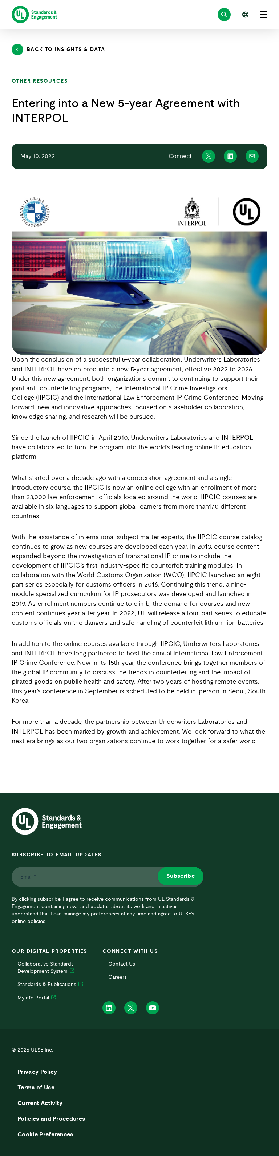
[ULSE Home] (34, 14)
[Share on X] (208, 156)
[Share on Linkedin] (230, 156)
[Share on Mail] (252, 156)
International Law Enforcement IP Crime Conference (161, 398)
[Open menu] (263, 14)
